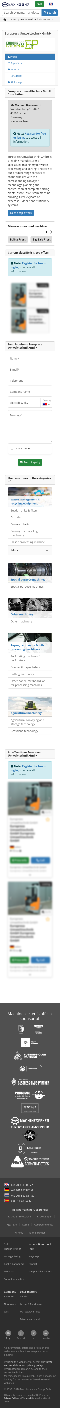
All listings (16, 82)
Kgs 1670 (12, 1224)
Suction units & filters (24, 510)
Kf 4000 (19, 1232)
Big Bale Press (42, 239)
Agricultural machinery (26, 713)
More (14, 550)
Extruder (16, 517)
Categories (16, 75)
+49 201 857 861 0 (22, 1190)
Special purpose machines (28, 579)
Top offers (16, 63)
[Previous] (47, 232)
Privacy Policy (11, 1398)
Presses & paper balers (25, 667)
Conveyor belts (20, 524)
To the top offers (21, 213)
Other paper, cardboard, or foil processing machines (28, 683)
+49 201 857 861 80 (22, 1195)
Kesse (25, 1224)
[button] (56, 4)
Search (51, 12)
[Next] (51, 232)
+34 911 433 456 (21, 1201)
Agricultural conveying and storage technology (27, 722)
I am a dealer (23, 448)
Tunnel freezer (37, 1232)
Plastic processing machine (28, 542)
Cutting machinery (22, 674)
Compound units (43, 1224)
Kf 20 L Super (44, 1216)
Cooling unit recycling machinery (24, 533)
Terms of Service (30, 1398)
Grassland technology (24, 731)
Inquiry (14, 69)
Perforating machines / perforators (25, 658)
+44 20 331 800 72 (22, 1185)
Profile (13, 56)
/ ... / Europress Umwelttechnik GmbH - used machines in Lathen (32, 19)
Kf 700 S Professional (20, 1216)
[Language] (51, 4)
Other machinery (22, 614)
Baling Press (18, 239)
